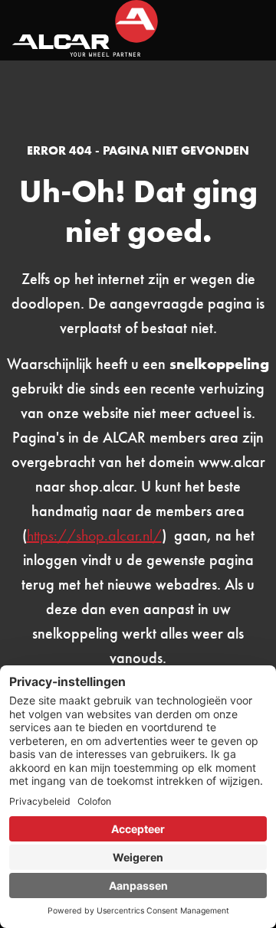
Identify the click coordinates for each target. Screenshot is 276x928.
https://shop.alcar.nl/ (94, 535)
